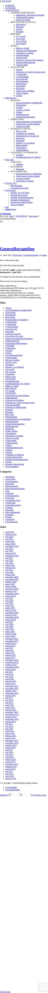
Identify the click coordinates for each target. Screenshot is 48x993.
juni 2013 (9, 752)
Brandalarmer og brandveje (16, 320)
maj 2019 (9, 603)
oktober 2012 (11, 767)
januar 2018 (10, 636)
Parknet (8, 517)
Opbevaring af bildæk (14, 400)
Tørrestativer (10, 433)
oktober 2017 (11, 643)
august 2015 (10, 695)
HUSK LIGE (11, 362)
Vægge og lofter (12, 438)
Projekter (9, 410)
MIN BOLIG (11, 388)
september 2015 (12, 693)
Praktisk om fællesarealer (15, 407)
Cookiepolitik (11, 322)
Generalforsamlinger (14, 355)
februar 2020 (10, 586)
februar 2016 (10, 681)
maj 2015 (9, 703)
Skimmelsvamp (11, 426)
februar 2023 (10, 553)
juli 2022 (9, 558)
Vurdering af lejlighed (14, 455)
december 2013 (11, 740)
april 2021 (9, 572)
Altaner (8, 308)
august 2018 (10, 620)
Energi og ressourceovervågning (19, 339)
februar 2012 (10, 778)
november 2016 (12, 662)
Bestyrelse (17, 255)
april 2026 (9, 532)
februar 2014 (10, 736)
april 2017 (9, 650)
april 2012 (9, 776)
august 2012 (10, 769)
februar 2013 (10, 759)
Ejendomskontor (12, 496)
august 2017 (10, 646)
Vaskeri (8, 445)
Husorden (9, 365)
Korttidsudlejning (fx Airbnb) (17, 384)
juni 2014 (9, 726)
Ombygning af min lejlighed (17, 395)
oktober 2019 (11, 591)
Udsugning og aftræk (14, 436)
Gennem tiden (11, 357)
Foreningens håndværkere (16, 343)
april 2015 (9, 705)
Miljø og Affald (11, 386)
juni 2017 (9, 648)
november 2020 (12, 579)
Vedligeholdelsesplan (14, 448)
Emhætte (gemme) (13, 334)
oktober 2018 (11, 615)
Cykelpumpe (10, 324)
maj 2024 (9, 539)
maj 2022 (9, 563)
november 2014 (12, 714)
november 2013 (12, 743)
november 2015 (12, 688)
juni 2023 (9, 549)
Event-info (9, 498)
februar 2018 (10, 634)
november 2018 (12, 612)
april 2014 (9, 731)
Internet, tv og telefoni (14, 367)
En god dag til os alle (14, 336)
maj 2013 (9, 755)
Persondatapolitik (12, 405)
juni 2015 (9, 700)
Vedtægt (8, 450)
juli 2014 (9, 724)
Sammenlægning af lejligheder (18, 419)
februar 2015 (10, 710)
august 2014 (10, 721)
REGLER (9, 414)
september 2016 (12, 667)
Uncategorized (11, 522)
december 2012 (11, 764)
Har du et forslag (12, 360)
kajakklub (9, 515)
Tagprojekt (9, 519)
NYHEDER (5, 214)
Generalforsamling (17, 248)
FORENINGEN (12, 341)
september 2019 (12, 594)
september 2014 (12, 719)
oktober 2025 (11, 534)
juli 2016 (9, 672)
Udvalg (8, 462)
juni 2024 (9, 537)
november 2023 (12, 546)
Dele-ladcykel (11, 329)
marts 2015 (10, 707)
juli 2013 (9, 750)
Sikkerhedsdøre (11, 421)
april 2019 (9, 605)
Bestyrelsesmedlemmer (15, 488)
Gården (8, 353)
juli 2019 (9, 598)
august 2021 (10, 567)
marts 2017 (10, 653)
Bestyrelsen (10, 317)
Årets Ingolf (10, 312)
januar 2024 (10, 544)
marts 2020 (10, 584)
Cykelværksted (11, 327)
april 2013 (9, 757)
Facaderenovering (12, 500)
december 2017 (11, 639)
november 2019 (12, 589)
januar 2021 (10, 575)
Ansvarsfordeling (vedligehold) (18, 310)
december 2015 (11, 686)
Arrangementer (11, 481)
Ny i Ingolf (10, 391)
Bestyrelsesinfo (11, 486)
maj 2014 (9, 729)
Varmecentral (10, 440)
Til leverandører (12, 466)
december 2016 (11, 660)
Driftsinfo (9, 493)
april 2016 (9, 679)
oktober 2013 (11, 745)
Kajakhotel (10, 374)
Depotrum (9, 331)
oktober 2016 (11, 665)
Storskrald (9, 429)
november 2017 (12, 641)
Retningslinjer (11, 417)
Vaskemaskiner (11, 443)
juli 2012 (9, 771)
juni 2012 (9, 774)
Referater (9, 412)
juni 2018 (9, 624)
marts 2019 (10, 608)
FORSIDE (9, 346)
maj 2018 (9, 627)
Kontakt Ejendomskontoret (16, 459)
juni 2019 (9, 601)
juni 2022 (9, 560)
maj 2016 (9, 676)
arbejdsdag (9, 477)
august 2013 (10, 748)
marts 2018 (10, 631)
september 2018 (12, 617)
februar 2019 (10, 610)
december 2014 (11, 712)
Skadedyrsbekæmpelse (15, 424)
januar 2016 (10, 684)
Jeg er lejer (9, 369)
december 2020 (11, 577)
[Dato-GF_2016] (12, 222)
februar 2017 (10, 655)
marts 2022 (10, 565)
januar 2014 (10, 738)
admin (44, 255)
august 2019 (10, 596)
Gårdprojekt (10, 503)
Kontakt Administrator (14, 464)
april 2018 (9, 629)
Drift (7, 491)
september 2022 (12, 556)
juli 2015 (9, 698)
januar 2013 (10, 762)
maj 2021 (9, 570)
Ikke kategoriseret (12, 512)
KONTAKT (10, 379)
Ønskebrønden (11, 398)
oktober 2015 (11, 691)
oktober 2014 (11, 717)
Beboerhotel (10, 315)
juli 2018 (9, 622)
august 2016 (10, 669)
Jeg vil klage (10, 372)
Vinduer (8, 452)
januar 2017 (10, 658)
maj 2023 (9, 551)
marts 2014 (10, 733)
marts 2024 (10, 541)
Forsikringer (10, 348)
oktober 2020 (11, 582)
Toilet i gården (11, 431)
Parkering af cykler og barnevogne (19, 403)
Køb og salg (10, 376)
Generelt (9, 507)
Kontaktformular (12, 381)
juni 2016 (9, 674)
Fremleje (9, 350)
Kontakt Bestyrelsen (13, 457)
